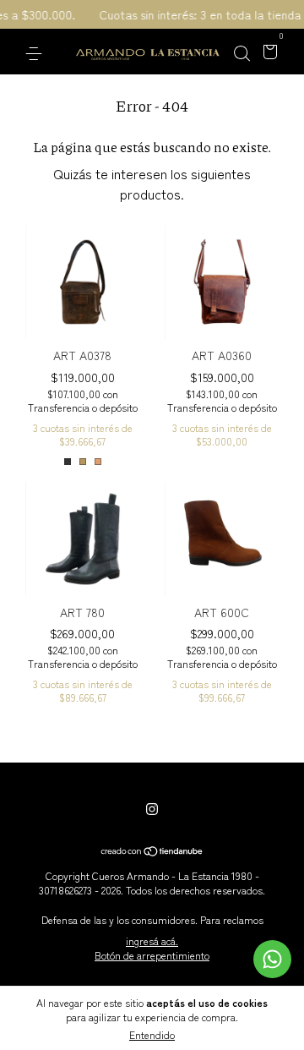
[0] (267, 52)
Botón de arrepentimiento (152, 955)
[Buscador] (241, 52)
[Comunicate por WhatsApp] (272, 959)
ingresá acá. (152, 940)
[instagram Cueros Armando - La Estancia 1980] (152, 808)
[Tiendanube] (152, 851)
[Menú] (36, 52)
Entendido (152, 1034)
